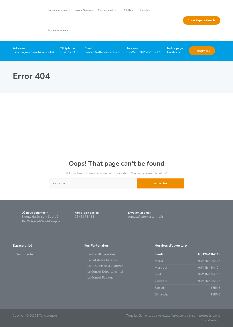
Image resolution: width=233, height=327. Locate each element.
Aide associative (107, 10)
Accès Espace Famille (202, 20)
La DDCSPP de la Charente (105, 266)
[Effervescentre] (27, 20)
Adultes (128, 10)
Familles (145, 10)
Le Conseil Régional (100, 277)
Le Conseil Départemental (105, 272)
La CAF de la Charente (102, 260)
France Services (84, 10)
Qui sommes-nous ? (59, 10)
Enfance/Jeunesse (58, 30)
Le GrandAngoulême (101, 254)
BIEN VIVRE (203, 50)
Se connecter (25, 254)
